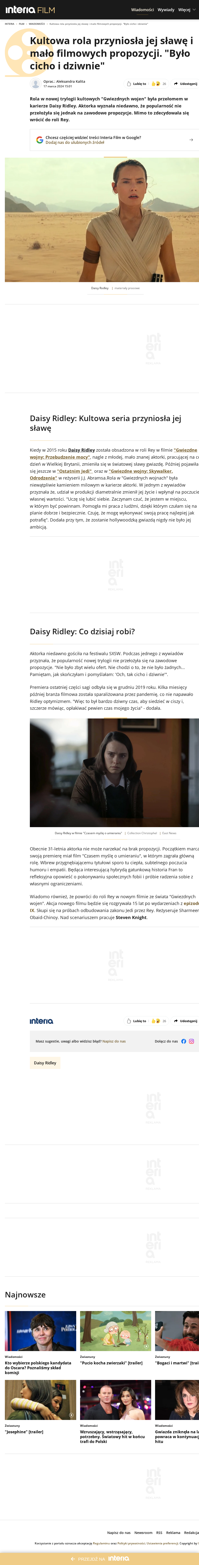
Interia (9, 23)
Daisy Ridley (45, 1063)
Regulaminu (101, 1543)
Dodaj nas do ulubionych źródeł (93, 142)
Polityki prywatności (131, 1543)
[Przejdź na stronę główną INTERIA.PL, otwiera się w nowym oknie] (21, 10)
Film (21, 23)
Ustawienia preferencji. (163, 1543)
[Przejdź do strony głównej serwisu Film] (46, 10)
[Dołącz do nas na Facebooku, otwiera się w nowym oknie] (184, 1041)
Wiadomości (37, 23)
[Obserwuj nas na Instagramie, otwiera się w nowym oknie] (191, 1041)
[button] (142, 10)
